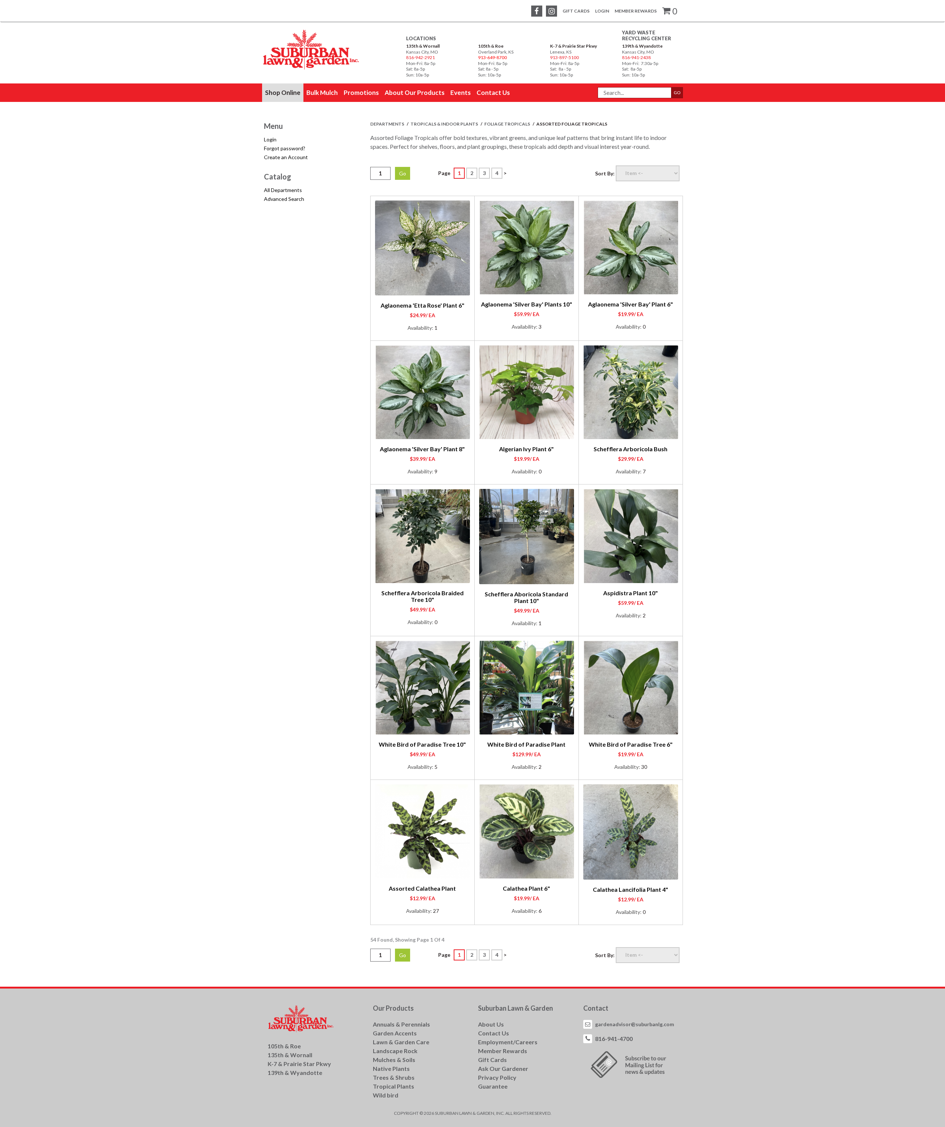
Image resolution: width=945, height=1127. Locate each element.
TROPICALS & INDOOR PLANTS (444, 124)
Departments (387, 124)
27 (436, 911)
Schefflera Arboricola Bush (630, 448)
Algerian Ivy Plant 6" (526, 448)
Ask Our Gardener (503, 1068)
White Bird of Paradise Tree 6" (631, 744)
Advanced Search (284, 199)
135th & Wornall (423, 46)
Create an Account (286, 157)
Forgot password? (284, 148)
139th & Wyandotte (642, 46)
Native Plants (391, 1068)
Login (602, 11)
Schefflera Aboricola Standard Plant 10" (526, 597)
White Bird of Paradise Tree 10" (422, 744)
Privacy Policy (497, 1077)
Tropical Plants (393, 1086)
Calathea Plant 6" (526, 888)
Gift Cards (576, 11)
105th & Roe (491, 46)
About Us (491, 1024)
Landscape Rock (395, 1050)
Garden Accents (395, 1033)
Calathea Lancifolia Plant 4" (630, 889)
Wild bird (385, 1095)
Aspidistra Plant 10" (630, 592)
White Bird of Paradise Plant (526, 744)
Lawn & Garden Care (401, 1041)
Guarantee (493, 1086)
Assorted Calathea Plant (422, 888)
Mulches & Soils (394, 1059)
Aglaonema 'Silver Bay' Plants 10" (526, 304)
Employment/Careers (507, 1041)
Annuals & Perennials (401, 1024)
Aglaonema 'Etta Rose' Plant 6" (422, 305)
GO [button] (677, 92)
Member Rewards (636, 11)
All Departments (283, 190)
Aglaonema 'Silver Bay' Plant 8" (422, 448)
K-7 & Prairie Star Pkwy (573, 46)
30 (644, 767)
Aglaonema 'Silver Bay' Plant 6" (630, 304)
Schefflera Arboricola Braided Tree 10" (422, 596)
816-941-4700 (614, 1038)
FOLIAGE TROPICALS (507, 124)
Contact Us (493, 1033)
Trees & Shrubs (394, 1077)
